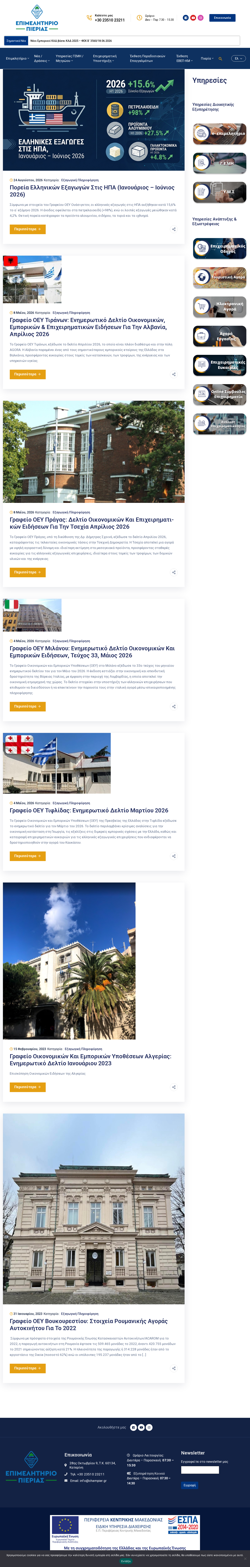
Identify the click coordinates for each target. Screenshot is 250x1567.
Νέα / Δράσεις (40, 58)
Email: (88, 1481)
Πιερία (206, 58)
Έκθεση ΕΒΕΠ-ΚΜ (183, 58)
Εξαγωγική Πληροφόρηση (80, 180)
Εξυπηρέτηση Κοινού (149, 1473)
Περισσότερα (25, 229)
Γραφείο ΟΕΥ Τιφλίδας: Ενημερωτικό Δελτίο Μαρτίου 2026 (89, 810)
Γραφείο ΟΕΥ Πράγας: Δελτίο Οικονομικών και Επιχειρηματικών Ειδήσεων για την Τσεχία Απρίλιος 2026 (92, 523)
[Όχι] (245, 1559)
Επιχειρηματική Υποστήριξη (105, 58)
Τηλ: (87, 1474)
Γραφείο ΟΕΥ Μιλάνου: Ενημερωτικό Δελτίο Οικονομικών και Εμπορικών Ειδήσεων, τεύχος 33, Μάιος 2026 (92, 652)
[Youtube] (193, 18)
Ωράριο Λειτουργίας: (148, 1455)
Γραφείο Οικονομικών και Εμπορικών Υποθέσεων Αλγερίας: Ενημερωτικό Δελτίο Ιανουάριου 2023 (90, 1060)
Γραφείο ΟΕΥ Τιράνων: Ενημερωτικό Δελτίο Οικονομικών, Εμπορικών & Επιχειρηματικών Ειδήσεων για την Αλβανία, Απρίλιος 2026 (88, 327)
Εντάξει (126, 1561)
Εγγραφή (190, 1485)
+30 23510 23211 (110, 20)
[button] (220, 58)
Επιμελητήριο (16, 58)
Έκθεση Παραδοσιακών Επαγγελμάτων (147, 58)
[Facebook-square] (186, 18)
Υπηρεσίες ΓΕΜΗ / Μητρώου (69, 58)
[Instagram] (201, 18)
